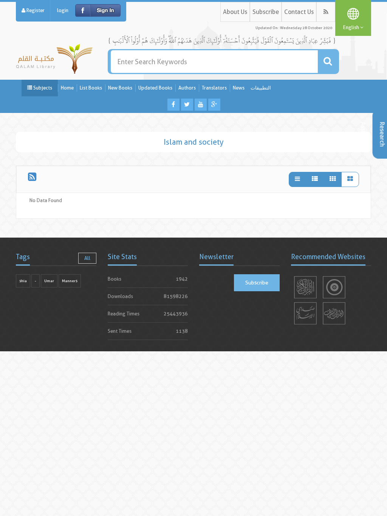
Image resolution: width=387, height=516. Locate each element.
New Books (120, 88)
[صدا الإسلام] (305, 313)
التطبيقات (261, 88)
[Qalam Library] (54, 57)
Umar (49, 281)
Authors (187, 88)
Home (67, 88)
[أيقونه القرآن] (305, 287)
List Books (91, 88)
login (62, 10)
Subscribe (265, 11)
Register (35, 10)
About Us (235, 11)
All (87, 258)
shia (23, 281)
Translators (214, 88)
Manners (69, 281)
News (239, 88)
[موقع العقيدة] (334, 287)
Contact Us (299, 11)
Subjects (42, 88)
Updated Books (155, 88)
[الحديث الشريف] (334, 313)
